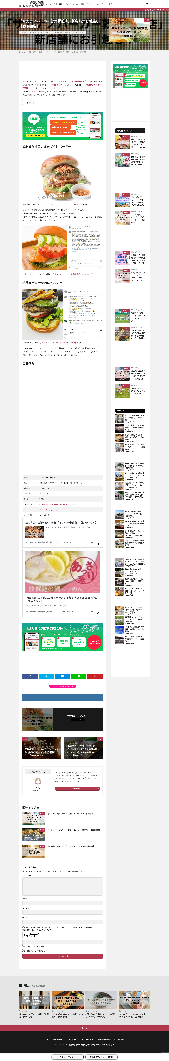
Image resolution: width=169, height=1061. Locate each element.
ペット (103, 4)
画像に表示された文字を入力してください (37, 930)
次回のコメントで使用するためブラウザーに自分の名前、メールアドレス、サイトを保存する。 (58, 927)
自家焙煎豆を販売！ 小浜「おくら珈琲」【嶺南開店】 (134, 581)
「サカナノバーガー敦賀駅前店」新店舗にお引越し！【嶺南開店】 (66, 52)
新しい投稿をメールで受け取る (33, 951)
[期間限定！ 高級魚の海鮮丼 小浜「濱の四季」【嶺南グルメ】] (119, 544)
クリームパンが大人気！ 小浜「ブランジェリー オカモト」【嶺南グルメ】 (134, 475)
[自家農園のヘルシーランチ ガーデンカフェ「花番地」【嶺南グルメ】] (119, 620)
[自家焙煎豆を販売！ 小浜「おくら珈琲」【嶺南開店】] (119, 582)
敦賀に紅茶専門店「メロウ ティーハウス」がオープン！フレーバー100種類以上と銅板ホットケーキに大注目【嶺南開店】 (138, 276)
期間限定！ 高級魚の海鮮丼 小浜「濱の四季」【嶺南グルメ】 (135, 543)
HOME (23, 52)
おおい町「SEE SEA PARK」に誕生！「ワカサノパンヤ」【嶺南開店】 (135, 485)
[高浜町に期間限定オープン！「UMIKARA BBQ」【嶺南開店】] (119, 514)
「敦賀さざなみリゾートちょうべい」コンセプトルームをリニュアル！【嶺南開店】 (134, 561)
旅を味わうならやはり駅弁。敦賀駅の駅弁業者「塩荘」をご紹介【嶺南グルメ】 (138, 161)
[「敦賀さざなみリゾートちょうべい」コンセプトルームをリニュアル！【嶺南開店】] (119, 562)
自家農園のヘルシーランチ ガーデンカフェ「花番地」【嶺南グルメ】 (135, 619)
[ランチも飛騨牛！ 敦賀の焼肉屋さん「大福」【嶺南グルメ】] (119, 428)
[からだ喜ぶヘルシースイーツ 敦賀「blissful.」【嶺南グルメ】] (119, 448)
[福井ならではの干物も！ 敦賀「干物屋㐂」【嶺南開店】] (119, 419)
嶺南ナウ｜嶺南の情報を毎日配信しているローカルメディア (91, 1045)
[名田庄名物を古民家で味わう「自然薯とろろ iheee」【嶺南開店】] (119, 467)
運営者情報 (57, 1039)
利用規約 (89, 1039)
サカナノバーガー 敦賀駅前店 (74, 81)
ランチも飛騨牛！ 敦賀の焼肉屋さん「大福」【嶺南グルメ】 (134, 427)
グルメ (68, 4)
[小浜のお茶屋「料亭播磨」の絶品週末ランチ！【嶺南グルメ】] (119, 640)
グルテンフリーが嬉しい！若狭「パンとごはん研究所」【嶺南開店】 (74, 830)
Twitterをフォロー (67, 1057)
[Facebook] (30, 676)
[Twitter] (46, 676)
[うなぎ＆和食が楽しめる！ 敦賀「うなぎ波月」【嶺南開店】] (119, 438)
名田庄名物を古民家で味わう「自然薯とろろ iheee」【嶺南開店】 (134, 466)
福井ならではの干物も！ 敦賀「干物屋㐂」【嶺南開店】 (134, 417)
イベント (89, 4)
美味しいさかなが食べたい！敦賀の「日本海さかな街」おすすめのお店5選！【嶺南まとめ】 (138, 143)
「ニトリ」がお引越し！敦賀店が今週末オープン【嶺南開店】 (134, 629)
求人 (97, 4)
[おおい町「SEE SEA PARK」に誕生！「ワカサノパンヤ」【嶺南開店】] (119, 486)
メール (25, 908)
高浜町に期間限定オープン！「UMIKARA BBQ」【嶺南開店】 (133, 513)
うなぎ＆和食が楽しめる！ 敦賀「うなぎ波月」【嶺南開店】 (134, 437)
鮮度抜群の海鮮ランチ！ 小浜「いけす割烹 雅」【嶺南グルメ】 (134, 523)
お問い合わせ (118, 1039)
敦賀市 (62, 32)
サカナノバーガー (53, 32)
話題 (82, 4)
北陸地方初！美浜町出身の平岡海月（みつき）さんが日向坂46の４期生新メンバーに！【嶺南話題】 (138, 259)
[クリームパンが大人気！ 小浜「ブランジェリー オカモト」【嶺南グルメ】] (119, 476)
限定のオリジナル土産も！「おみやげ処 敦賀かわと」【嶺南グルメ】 (134, 609)
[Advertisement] (62, 70)
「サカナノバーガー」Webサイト (68, 204)
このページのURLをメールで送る (62, 686)
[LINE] (79, 676)
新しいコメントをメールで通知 (33, 946)
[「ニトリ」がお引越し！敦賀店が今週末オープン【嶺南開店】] (119, 630)
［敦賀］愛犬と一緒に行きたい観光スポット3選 (138, 391)
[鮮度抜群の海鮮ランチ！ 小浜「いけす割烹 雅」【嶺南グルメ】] (119, 524)
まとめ (75, 4)
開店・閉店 (58, 4)
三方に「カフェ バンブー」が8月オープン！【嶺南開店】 (138, 218)
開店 (36, 32)
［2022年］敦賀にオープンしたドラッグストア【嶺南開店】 (70, 814)
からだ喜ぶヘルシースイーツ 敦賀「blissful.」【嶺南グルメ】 (135, 447)
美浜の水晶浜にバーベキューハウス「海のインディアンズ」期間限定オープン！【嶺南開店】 (138, 375)
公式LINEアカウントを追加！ (101, 1057)
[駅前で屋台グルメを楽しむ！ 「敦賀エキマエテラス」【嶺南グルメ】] (119, 572)
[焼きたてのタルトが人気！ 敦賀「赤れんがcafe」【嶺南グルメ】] (119, 592)
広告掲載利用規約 (103, 1039)
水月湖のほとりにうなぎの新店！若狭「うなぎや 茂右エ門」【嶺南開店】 (138, 334)
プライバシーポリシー (74, 1039)
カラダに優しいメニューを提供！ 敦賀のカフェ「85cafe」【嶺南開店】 (134, 533)
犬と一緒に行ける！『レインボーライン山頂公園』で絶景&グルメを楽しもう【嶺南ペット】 (138, 201)
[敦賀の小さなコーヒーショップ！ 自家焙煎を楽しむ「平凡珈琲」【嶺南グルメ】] (119, 496)
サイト (24, 917)
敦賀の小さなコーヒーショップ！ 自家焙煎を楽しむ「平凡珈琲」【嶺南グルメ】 (134, 495)
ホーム (48, 4)
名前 (25, 898)
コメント (26, 875)
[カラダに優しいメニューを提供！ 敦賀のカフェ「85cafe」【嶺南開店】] (119, 534)
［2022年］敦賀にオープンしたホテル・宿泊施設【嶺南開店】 (71, 846)
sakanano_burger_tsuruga (48, 510)
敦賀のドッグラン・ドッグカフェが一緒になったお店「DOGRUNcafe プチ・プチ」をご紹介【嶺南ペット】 (138, 317)
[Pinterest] (95, 676)
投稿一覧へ (76, 788)
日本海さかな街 (69, 32)
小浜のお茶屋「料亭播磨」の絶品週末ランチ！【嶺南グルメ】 (134, 639)
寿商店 (34, 91)
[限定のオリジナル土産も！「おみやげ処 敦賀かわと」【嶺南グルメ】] (119, 610)
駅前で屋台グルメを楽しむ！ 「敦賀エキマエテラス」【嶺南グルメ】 (134, 571)
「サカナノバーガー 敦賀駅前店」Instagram (71, 274)
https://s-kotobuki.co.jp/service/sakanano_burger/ (57, 504)
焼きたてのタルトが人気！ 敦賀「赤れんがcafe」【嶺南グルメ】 (134, 590)
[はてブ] (62, 676)
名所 (110, 4)
